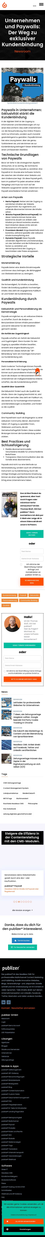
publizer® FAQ (7, 1101)
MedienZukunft (29, 793)
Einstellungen (25, 1229)
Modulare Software (9, 1180)
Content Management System (15, 788)
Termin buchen (24, 940)
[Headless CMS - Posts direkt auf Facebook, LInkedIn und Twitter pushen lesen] (7, 745)
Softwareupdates (8, 1029)
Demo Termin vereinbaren (24, 645)
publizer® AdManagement (11, 1070)
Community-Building (29, 600)
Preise (4, 1183)
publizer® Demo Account (11, 1025)
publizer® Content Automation (13, 1091)
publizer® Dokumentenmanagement (15, 1098)
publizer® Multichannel (10, 1121)
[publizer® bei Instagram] (9, 1002)
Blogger (5, 1046)
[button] (14, 902)
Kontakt (6, 1008)
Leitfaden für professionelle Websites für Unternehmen (26, 704)
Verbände (5, 1056)
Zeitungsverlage (8, 1060)
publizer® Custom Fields (11, 1094)
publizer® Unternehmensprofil (13, 1152)
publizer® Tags (7, 1145)
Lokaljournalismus (10, 793)
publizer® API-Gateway (10, 1073)
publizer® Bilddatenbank (11, 1080)
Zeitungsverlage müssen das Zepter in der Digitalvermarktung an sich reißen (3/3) (27, 762)
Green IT (5, 1169)
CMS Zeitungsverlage (12, 783)
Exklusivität (34, 595)
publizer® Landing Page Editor (13, 1112)
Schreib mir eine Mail (32, 581)
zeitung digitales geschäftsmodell (17, 814)
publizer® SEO (7, 1135)
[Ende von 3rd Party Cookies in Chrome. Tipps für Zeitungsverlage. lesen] (7, 715)
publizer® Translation (9, 1149)
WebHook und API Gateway (12, 1194)
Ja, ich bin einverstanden (25, 1221)
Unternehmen (7, 1053)
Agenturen (5, 1042)
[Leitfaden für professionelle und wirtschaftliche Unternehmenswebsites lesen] (7, 703)
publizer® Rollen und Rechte (12, 1131)
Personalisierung (10, 600)
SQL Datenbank (9, 809)
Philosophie (33, 803)
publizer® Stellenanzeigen (11, 1142)
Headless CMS (7, 1173)
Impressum (32, 1215)
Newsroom (22, 51)
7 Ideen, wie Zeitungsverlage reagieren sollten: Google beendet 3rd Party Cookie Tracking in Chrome (27, 718)
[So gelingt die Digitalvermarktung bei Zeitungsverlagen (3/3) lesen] (7, 759)
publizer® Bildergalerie (10, 1084)
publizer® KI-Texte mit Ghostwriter (14, 1108)
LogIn (4, 1022)
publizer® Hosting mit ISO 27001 (13, 1187)
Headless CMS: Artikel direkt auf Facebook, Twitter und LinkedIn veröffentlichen (26, 747)
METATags (7, 798)
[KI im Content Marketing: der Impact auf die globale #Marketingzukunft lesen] (7, 731)
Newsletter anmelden (23, 1008)
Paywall (23, 595)
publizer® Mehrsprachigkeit (12, 1118)
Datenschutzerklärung (19, 1215)
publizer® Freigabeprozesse (12, 1105)
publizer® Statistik (8, 1138)
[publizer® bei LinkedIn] (4, 1002)
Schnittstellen (7, 1190)
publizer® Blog (7, 1087)
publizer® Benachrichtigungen (13, 1077)
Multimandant (22, 798)
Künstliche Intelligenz (9, 1176)
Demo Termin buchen (32, 534)
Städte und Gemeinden (11, 1049)
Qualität (6, 605)
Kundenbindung (9, 595)
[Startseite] (5, 5)
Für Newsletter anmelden (24, 947)
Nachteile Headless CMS (13, 803)
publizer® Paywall (13, 886)
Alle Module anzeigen (21, 910)
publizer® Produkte (8, 1128)
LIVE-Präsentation (8, 1032)
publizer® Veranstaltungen (12, 1156)
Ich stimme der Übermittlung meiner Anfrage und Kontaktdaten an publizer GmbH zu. (33, 569)
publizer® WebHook (9, 1159)
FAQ (3, 1197)
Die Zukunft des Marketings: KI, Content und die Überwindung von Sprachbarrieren (28, 734)
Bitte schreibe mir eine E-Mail (24, 679)
